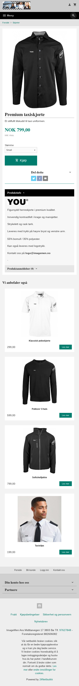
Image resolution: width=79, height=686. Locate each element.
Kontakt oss (59, 570)
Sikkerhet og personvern (57, 614)
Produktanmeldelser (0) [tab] (20, 269)
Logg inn (44, 570)
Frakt (14, 614)
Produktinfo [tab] (14, 193)
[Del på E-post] (45, 178)
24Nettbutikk (46, 679)
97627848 (65, 630)
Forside (5, 23)
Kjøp (23, 160)
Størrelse (9, 145)
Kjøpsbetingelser (30, 614)
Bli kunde (31, 570)
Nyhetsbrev (41, 621)
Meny (10, 15)
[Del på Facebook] (39, 178)
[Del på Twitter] (33, 178)
